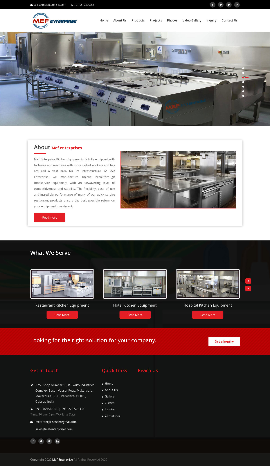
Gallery (109, 396)
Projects (156, 20)
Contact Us (229, 20)
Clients (109, 403)
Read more (49, 217)
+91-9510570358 (84, 4)
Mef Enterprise (62, 460)
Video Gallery (192, 20)
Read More (62, 315)
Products (138, 20)
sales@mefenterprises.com (50, 4)
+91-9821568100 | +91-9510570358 (59, 409)
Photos (172, 20)
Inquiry (212, 20)
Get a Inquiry (224, 341)
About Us (120, 20)
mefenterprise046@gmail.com (56, 422)
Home (104, 20)
